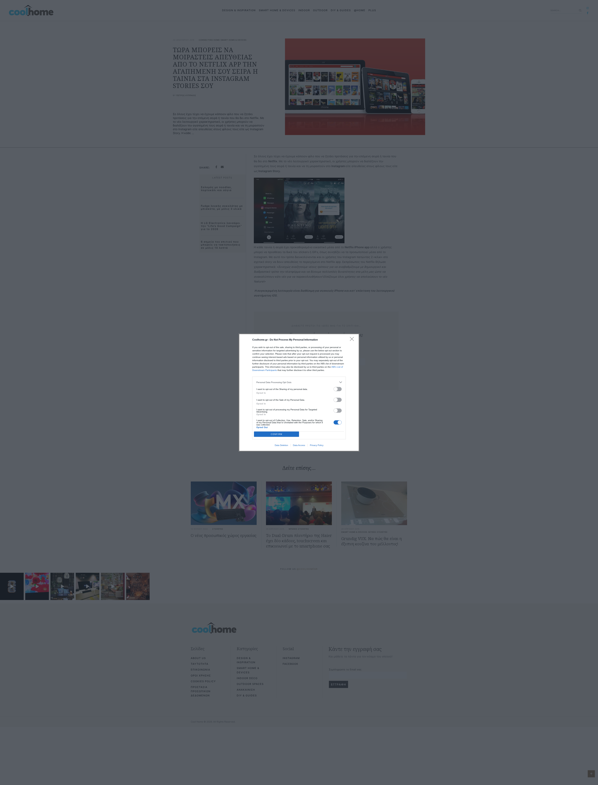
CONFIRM (276, 434)
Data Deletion (281, 445)
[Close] (353, 340)
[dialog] (299, 392)
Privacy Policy (316, 445)
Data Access (299, 445)
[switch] (338, 389)
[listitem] (299, 382)
